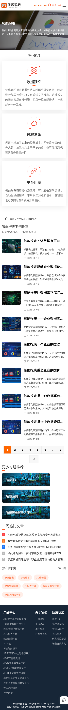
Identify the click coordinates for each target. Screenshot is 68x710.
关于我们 (41, 612)
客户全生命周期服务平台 (16, 682)
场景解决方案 (59, 643)
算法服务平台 (10, 633)
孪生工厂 (56, 618)
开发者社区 (41, 633)
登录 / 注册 (57, 5)
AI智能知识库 (10, 648)
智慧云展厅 (58, 628)
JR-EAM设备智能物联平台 (17, 653)
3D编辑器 (41, 577)
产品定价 (8, 692)
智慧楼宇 (25, 577)
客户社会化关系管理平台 (16, 677)
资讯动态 (40, 623)
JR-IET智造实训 (11, 658)
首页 (12, 218)
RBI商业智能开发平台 (14, 623)
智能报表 (9, 577)
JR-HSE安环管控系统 (14, 673)
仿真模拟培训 (59, 638)
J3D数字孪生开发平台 (14, 618)
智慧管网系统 (11, 586)
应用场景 (58, 612)
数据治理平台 (10, 638)
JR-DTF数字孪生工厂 (14, 663)
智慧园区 (56, 633)
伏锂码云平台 (20, 703)
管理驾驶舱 (58, 623)
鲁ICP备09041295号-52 (19, 706)
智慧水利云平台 (12, 594)
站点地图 (56, 706)
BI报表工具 (30, 586)
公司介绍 (40, 618)
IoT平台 (7, 643)
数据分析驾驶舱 (51, 586)
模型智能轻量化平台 (13, 628)
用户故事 (40, 628)
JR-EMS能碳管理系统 (14, 668)
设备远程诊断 (10, 687)
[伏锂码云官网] (11, 5)
